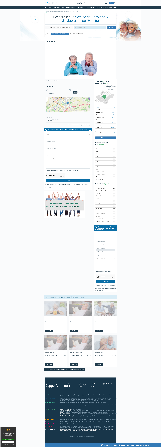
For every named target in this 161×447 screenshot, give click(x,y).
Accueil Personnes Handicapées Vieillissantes (106, 398)
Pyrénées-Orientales (105, 174)
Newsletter (61, 2)
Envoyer (68, 180)
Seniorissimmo (63, 429)
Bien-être (101, 7)
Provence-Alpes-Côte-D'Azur (105, 221)
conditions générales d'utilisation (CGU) (84, 125)
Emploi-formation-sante (66, 430)
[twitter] (48, 3)
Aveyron (98, 153)
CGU (80, 383)
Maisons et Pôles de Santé (90, 430)
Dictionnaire (86, 400)
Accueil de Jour (83, 398)
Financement (89, 426)
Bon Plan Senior (64, 395)
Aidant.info (74, 430)
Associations (101, 406)
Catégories (56, 80)
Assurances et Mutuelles (82, 406)
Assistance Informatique (84, 412)
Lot (105, 166)
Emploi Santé (63, 423)
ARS (61, 405)
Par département (70, 402)
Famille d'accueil (100, 399)
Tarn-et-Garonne (99, 179)
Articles (66, 394)
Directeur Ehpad (93, 400)
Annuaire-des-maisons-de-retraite (106, 429)
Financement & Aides (65, 400)
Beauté (79, 421)
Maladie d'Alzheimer (75, 398)
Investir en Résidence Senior (81, 402)
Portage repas (103, 410)
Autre (98, 400)
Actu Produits (100, 394)
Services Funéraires (87, 416)
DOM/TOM (105, 200)
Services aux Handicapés (75, 411)
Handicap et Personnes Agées (110, 394)
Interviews (71, 394)
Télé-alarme (110, 415)
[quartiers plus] (105, 342)
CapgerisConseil (71, 429)
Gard (105, 156)
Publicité (93, 386)
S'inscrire (111, 2)
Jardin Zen (106, 421)
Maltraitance (108, 406)
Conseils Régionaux (84, 405)
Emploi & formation (50, 423)
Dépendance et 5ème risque (81, 394)
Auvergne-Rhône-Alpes (105, 188)
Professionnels (48, 426)
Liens (106, 7)
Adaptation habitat (111, 419)
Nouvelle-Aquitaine (105, 213)
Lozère (97, 169)
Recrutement (70, 426)
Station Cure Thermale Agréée (96, 421)
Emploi (114, 7)
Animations (107, 399)
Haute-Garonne (105, 159)
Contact (55, 2)
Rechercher (112, 27)
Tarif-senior (80, 430)
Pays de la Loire (105, 218)
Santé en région (72, 405)
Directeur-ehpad (93, 429)
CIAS (72, 406)
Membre (106, 3)
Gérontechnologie (82, 427)
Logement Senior (80, 7)
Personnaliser (8, 442)
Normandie (105, 211)
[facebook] (46, 3)
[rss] (50, 3)
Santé (69, 395)
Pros (110, 7)
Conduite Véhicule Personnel (89, 413)
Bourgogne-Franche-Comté (105, 190)
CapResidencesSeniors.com (82, 429)
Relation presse (107, 384)
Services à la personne (92, 7)
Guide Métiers (76, 423)
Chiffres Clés (79, 400)
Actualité (47, 394)
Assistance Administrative (71, 412)
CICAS (85, 409)
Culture (79, 395)
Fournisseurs (63, 426)
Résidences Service (50, 402)
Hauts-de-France (105, 206)
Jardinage (83, 415)
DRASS (110, 405)
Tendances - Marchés (72, 427)
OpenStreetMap (87, 111)
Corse (97, 198)
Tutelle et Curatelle (64, 407)
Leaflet (74, 111)
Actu (46, 7)
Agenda (51, 7)
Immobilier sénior (80, 419)
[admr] (55, 308)
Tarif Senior (71, 421)
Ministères (65, 405)
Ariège (105, 148)
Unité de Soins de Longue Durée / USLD (69, 399)
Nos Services (63, 427)
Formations (69, 423)
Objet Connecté (105, 427)
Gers (105, 161)
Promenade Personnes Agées (103, 413)
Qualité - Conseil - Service (79, 426)
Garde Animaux (77, 415)
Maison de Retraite (64, 398)
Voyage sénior (85, 421)
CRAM (61, 406)
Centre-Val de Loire (105, 195)
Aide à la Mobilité (77, 413)
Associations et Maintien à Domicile (99, 412)
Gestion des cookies (90, 436)
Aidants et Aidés (92, 394)
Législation (73, 400)
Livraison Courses (95, 410)
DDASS (114, 405)
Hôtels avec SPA (64, 421)
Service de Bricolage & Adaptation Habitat (97, 415)
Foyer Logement (91, 398)
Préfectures (105, 405)
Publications (74, 395)
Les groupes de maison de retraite (87, 399)
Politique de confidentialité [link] (8, 444)
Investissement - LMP (98, 426)
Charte (80, 386)
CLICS (75, 406)
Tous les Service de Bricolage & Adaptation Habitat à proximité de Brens (64, 369)
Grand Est (105, 203)
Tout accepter (8, 439)
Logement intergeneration (100, 419)
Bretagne (105, 193)
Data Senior (84, 395)
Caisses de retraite (93, 406)
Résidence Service (70, 7)
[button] (68, 103)
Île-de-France (105, 208)
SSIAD (83, 411)
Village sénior (72, 419)
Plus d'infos (49, 330)
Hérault (105, 164)
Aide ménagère (78, 410)
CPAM (65, 406)
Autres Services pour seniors (75, 416)
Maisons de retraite (59, 7)
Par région (62, 402)
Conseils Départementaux (96, 405)
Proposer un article (107, 383)
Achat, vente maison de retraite (93, 427)
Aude (105, 151)
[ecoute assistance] (55, 342)
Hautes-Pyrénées (100, 171)
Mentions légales (83, 384)
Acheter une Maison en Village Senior (97, 402)
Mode (76, 421)
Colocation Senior (89, 419)
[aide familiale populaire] (80, 308)
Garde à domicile (86, 410)
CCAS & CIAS (76, 409)
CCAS (68, 406)
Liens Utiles (48, 404)
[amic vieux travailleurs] (80, 342)
